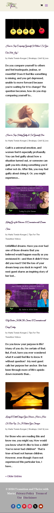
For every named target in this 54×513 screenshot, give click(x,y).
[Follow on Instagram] (30, 506)
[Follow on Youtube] (41, 506)
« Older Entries (13, 476)
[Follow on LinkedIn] (18, 506)
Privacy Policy (25, 493)
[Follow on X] (35, 506)
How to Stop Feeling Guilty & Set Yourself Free (24, 135)
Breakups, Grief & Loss (38, 58)
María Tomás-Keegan (17, 58)
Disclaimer (30, 497)
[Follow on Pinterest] (24, 506)
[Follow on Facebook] (13, 506)
